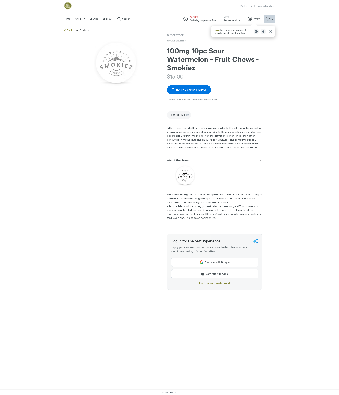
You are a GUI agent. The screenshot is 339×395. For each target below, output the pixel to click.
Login (257, 18)
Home (67, 18)
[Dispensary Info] (185, 19)
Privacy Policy (169, 392)
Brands (94, 18)
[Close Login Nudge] (271, 31)
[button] (243, 31)
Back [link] (70, 30)
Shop (78, 18)
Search (126, 18)
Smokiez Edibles (176, 40)
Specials (107, 18)
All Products (82, 30)
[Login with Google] (256, 31)
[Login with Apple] (263, 31)
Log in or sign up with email (214, 283)
